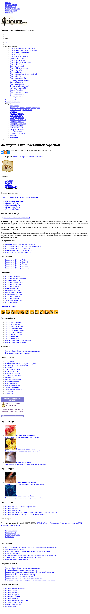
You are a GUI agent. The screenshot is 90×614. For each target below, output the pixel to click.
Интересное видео (16, 116)
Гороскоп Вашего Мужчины (15, 278)
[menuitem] (47, 5)
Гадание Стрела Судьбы (19, 56)
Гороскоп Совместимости (14, 276)
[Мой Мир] (8, 152)
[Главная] (15, 26)
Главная (8, 3)
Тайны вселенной (16, 132)
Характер (9, 181)
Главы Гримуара (11, 11)
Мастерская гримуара (18, 124)
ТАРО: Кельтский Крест (14, 334)
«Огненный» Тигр (12, 207)
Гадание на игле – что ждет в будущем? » (20, 506)
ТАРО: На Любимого (13, 322)
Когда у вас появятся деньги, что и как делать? (22, 450)
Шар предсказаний (17, 66)
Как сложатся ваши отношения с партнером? (22, 436)
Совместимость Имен (13, 604)
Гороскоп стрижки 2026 (14, 282)
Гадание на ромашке (17, 60)
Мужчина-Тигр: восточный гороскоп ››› (20, 244)
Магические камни (17, 122)
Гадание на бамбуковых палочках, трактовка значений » (26, 514)
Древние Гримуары (17, 114)
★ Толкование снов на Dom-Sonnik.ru (12, 416)
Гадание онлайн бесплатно (15, 589)
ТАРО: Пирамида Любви (14, 330)
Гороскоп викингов (12, 296)
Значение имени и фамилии (20, 80)
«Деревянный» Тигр (13, 205)
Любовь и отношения (18, 120)
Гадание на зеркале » (13, 510)
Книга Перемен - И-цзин (19, 92)
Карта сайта (9, 537)
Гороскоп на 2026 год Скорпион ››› (18, 268)
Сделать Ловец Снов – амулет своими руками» (22, 351)
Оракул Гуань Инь (16, 90)
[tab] (47, 11)
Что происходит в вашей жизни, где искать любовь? (24, 497)
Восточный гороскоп (13, 288)
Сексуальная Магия (17, 130)
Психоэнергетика (16, 128)
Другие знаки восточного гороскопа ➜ (15, 218)
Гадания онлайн (11, 5)
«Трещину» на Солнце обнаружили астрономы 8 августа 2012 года (30, 555)
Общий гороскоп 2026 (13, 280)
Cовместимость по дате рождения (18, 340)
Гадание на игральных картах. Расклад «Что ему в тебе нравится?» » (31, 512)
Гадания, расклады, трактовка (21, 110)
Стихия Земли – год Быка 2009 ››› (18, 252)
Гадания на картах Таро (18, 78)
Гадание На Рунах (16, 64)
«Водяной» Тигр (11, 203)
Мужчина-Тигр (11, 187)
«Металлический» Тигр (14, 201)
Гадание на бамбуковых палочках (22, 48)
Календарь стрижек (12, 9)
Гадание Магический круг (19, 68)
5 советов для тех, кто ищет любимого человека (23, 557)
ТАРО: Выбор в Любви (14, 326)
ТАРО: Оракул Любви (13, 332)
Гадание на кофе (16, 70)
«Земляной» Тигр (12, 209)
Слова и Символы (16, 82)
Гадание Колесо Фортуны (19, 52)
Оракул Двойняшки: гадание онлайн (23, 50)
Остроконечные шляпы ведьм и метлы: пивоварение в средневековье (31, 547)
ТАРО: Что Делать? (12, 324)
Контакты (9, 13)
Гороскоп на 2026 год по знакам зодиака (20, 574)
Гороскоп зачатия (11, 302)
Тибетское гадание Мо (18, 88)
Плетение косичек (16, 126)
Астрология (14, 106)
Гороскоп (13, 112)
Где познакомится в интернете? (17, 559)
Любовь (8, 185)
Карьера (8, 183)
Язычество (14, 137)
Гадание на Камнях (17, 84)
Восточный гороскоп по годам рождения (25, 108)
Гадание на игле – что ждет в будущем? (20, 576)
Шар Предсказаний (12, 596)
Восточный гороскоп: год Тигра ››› (18, 250)
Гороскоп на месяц (12, 286)
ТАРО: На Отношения (13, 328)
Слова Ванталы (15, 98)
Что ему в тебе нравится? (19, 86)
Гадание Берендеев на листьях (21, 62)
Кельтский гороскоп (12, 290)
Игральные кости (16, 96)
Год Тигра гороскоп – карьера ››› (17, 248)
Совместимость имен (18, 58)
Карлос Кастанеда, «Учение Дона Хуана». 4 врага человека (27, 551)
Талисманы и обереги (18, 134)
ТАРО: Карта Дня (12, 336)
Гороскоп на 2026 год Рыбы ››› (16, 260)
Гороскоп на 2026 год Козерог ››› (17, 264)
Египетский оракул (17, 94)
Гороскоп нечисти (12, 298)
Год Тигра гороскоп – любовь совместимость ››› (23, 246)
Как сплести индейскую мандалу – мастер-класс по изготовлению (30, 580)
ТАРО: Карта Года (12, 338)
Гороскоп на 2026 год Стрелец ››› (17, 266)
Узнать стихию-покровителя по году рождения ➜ (20, 197)
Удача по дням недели (13, 300)
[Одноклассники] (5, 152)
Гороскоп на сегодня (13, 284)
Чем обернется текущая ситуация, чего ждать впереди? (25, 463)
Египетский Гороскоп (13, 292)
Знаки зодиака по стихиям (15, 549)
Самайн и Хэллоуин (12, 553)
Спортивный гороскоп (13, 294)
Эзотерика (13, 135)
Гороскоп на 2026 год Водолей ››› (17, 262)
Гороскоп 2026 (10, 7)
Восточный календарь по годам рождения (21, 570)
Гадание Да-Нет (16, 76)
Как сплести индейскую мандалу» (18, 353)
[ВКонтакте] (2, 152)
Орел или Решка (16, 72)
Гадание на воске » (12, 508)
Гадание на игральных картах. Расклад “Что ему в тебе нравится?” (30, 572)
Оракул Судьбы (15, 54)
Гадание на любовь (12, 592)
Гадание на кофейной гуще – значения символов (23, 578)
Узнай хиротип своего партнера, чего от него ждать (24, 483)
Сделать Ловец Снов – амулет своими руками (22, 568)
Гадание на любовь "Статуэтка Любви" (24, 74)
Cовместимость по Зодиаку (15, 342)
